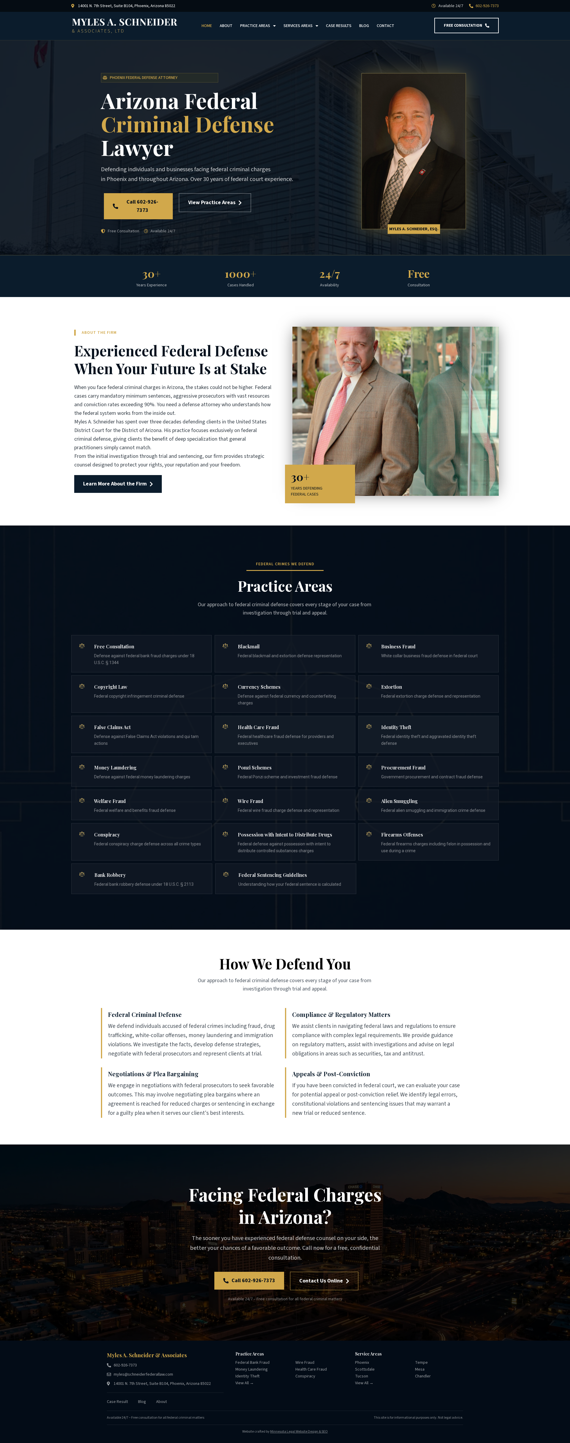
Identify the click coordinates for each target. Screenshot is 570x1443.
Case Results (339, 26)
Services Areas (298, 26)
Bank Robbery (110, 875)
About (226, 26)
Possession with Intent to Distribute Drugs (285, 834)
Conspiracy (107, 834)
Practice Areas (255, 26)
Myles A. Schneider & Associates (147, 1355)
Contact (385, 26)
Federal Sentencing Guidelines (272, 875)
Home (207, 26)
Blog (364, 26)
